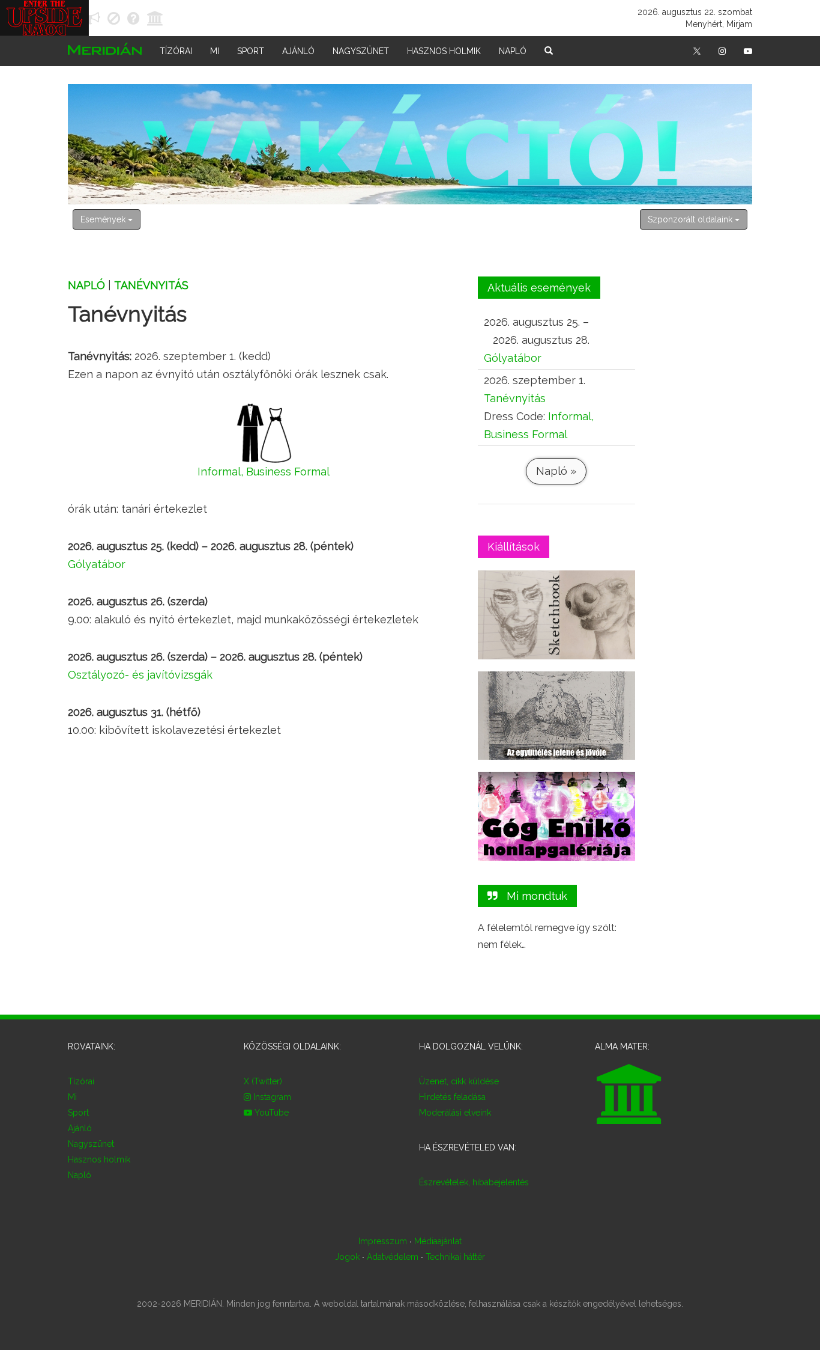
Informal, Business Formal (263, 471)
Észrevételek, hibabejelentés (474, 1182)
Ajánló (298, 51)
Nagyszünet (361, 51)
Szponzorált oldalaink (691, 219)
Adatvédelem (392, 1257)
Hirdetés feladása (452, 1097)
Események (104, 219)
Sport (250, 51)
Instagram (271, 1097)
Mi (214, 51)
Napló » (556, 471)
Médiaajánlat (438, 1241)
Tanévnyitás (151, 285)
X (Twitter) (263, 1081)
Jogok (347, 1257)
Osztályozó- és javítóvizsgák (140, 674)
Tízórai (176, 51)
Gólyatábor (96, 564)
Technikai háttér (455, 1257)
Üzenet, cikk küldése (459, 1081)
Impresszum (382, 1241)
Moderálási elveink (455, 1112)
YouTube (270, 1112)
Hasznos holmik (444, 51)
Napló (512, 51)
